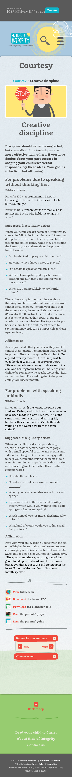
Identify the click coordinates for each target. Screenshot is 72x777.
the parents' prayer (29, 614)
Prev (26, 647)
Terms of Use (51, 764)
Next (45, 647)
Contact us (36, 745)
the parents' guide (28, 621)
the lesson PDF (29, 599)
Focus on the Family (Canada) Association (39, 760)
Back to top (36, 709)
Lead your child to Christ (36, 732)
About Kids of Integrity (36, 738)
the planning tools (32, 606)
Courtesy (20, 80)
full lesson (23, 592)
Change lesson (25, 656)
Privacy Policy (38, 764)
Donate (52, 10)
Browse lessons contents (31, 638)
